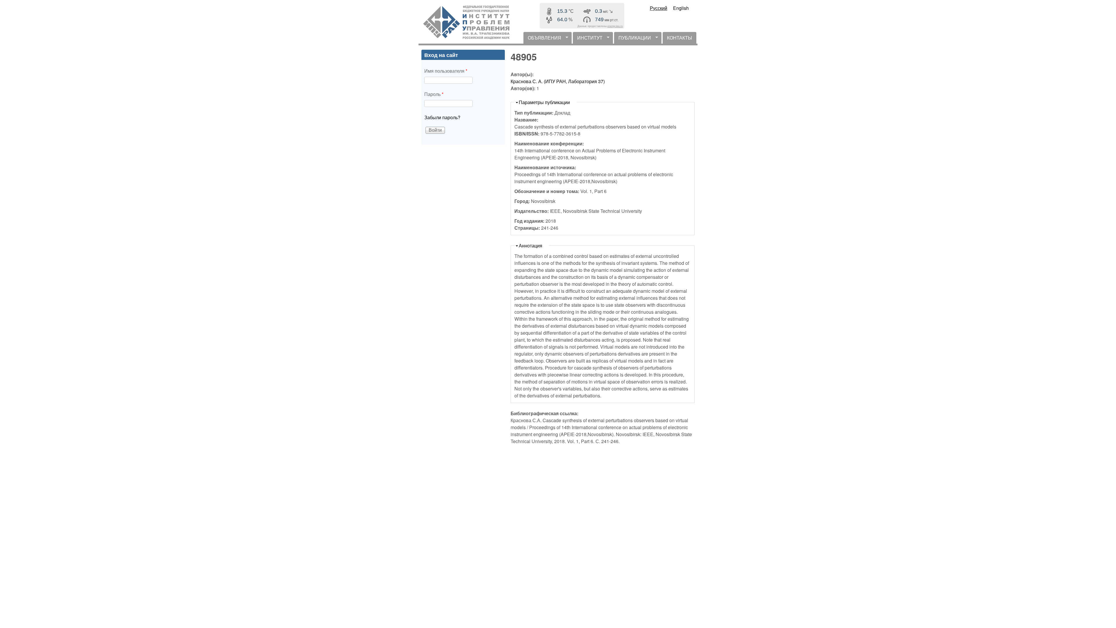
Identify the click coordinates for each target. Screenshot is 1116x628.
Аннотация (530, 245)
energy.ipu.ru (615, 26)
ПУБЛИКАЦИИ (632, 39)
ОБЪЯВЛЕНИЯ (542, 39)
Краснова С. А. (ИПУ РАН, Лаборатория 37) (558, 81)
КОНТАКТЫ (679, 37)
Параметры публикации (544, 102)
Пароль (433, 94)
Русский (658, 8)
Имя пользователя (445, 70)
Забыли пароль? (442, 117)
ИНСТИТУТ (587, 39)
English (681, 8)
